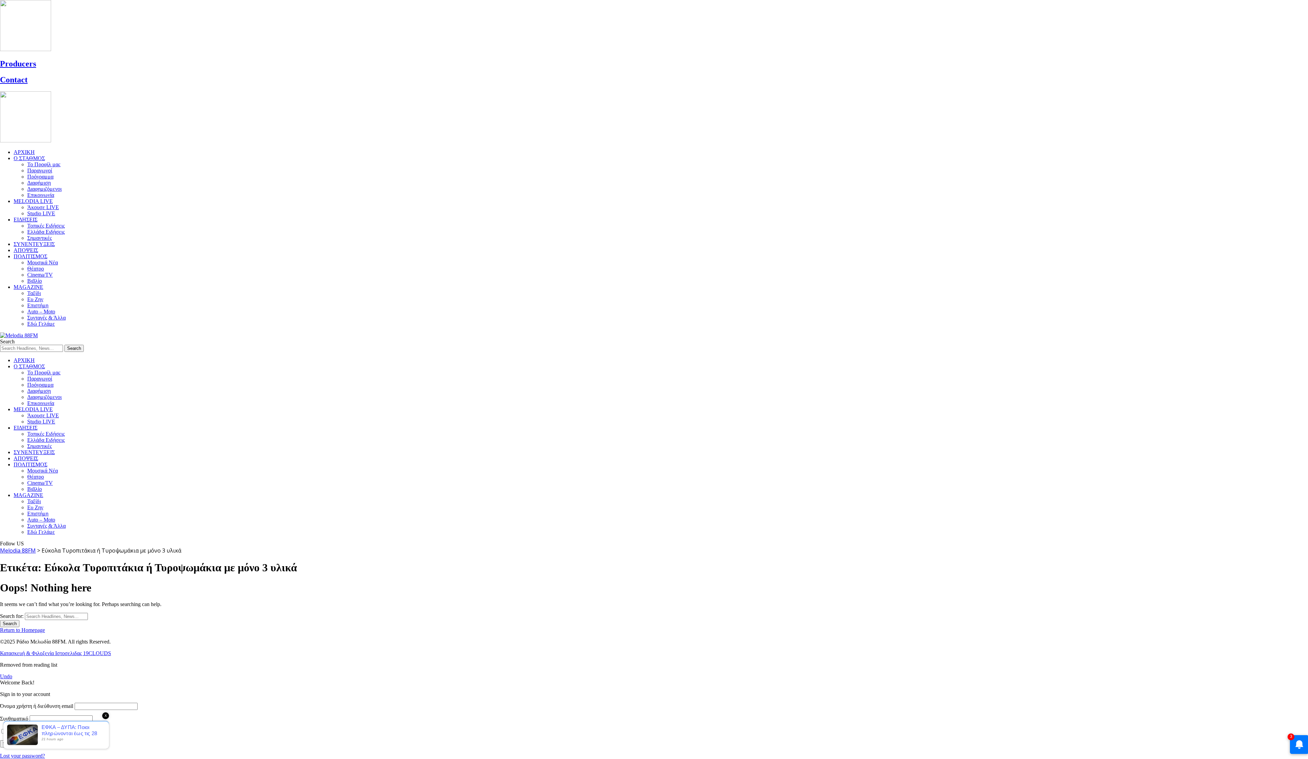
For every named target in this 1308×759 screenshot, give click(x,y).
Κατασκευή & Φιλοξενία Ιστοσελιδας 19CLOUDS (55, 653)
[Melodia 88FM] (19, 335)
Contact (14, 79)
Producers (18, 63)
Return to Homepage (22, 630)
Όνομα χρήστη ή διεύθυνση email (36, 706)
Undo (6, 676)
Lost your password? (22, 756)
